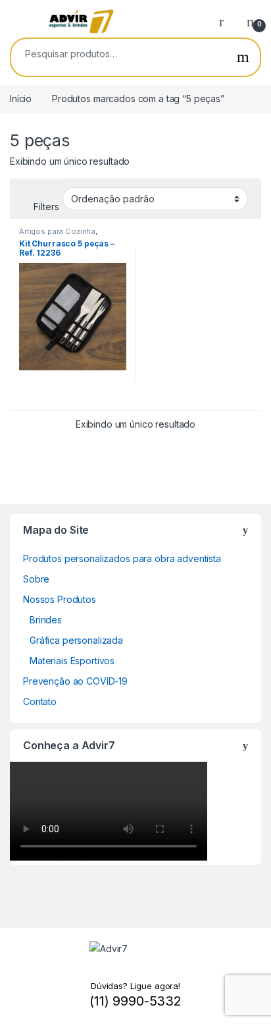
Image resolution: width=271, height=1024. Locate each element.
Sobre (36, 578)
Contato (40, 701)
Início (21, 98)
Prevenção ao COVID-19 (75, 681)
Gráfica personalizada (76, 640)
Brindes (46, 619)
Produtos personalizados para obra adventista (122, 558)
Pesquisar (243, 57)
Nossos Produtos (59, 599)
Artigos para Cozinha (57, 231)
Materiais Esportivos (72, 660)
